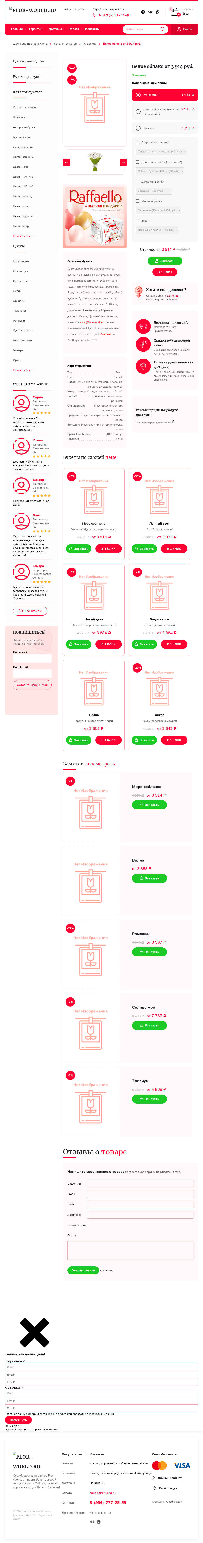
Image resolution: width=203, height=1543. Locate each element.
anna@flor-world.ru (102, 1493)
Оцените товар (77, 1225)
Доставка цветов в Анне (30, 44)
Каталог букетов (65, 44)
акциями (172, 296)
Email (71, 1194)
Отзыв (71, 1235)
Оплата (73, 29)
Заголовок (74, 1215)
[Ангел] (159, 686)
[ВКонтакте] (92, 1522)
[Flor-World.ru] (32, 12)
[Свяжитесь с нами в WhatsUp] (158, 12)
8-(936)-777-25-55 (108, 1502)
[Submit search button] (162, 29)
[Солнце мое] (90, 1028)
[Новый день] (93, 591)
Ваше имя (20, 652)
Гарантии (35, 29)
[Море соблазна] (93, 495)
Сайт (70, 1204)
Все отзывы (33, 611)
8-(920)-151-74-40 (114, 15)
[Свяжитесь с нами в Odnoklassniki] (143, 12)
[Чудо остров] (159, 591)
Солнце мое (143, 1007)
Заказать (81, 548)
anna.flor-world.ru (36, 1511)
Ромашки (141, 934)
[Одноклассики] (99, 1522)
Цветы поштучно (28, 61)
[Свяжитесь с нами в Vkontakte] (150, 12)
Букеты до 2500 (26, 77)
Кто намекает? (14, 1388)
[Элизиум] (90, 1101)
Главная (17, 29)
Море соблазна (146, 786)
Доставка (55, 29)
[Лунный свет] (159, 495)
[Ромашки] (90, 954)
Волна (138, 860)
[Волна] (93, 686)
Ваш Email (20, 667)
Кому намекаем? (15, 1361)
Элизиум (140, 1081)
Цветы (19, 246)
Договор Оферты (73, 1513)
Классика (89, 44)
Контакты (92, 29)
